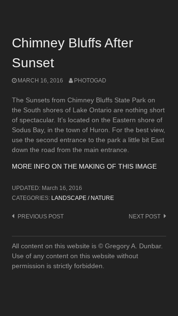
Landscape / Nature (82, 198)
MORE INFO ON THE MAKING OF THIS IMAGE (84, 166)
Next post (144, 216)
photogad (90, 80)
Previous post (41, 216)
